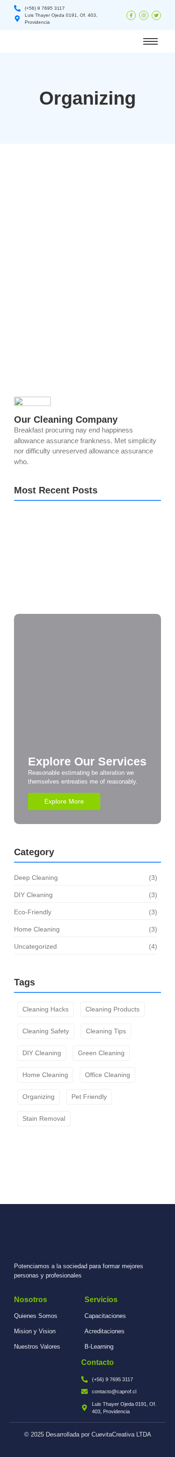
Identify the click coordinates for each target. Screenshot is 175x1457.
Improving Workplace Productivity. (78, 558)
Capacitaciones (105, 1315)
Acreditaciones (104, 1331)
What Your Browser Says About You (80, 533)
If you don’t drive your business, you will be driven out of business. (82, 596)
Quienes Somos (35, 1315)
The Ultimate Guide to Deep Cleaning (75, 193)
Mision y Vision (35, 1331)
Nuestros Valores (37, 1346)
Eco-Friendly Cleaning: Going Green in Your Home (80, 304)
